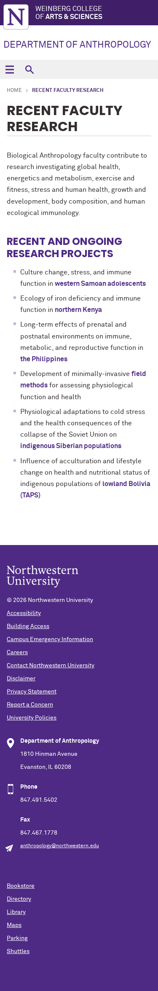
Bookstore (21, 886)
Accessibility (24, 613)
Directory (19, 899)
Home (14, 90)
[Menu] (9, 69)
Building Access (28, 626)
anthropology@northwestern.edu (59, 846)
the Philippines (43, 359)
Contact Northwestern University (50, 666)
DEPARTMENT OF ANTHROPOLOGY (77, 45)
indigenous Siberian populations (70, 446)
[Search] (29, 69)
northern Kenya (78, 309)
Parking (17, 938)
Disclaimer (21, 679)
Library (16, 912)
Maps (14, 925)
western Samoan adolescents (100, 283)
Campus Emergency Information (50, 639)
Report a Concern (30, 705)
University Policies (31, 718)
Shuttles (18, 951)
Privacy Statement (31, 692)
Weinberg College (68, 12)
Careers (17, 652)
